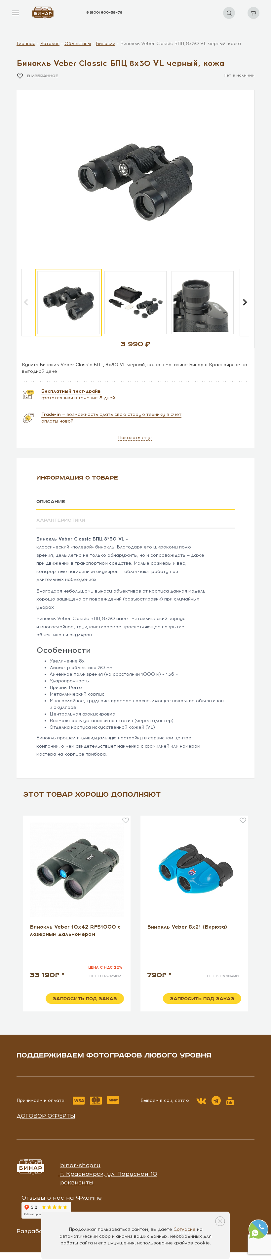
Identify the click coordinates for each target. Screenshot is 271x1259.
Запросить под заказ (85, 998)
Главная (26, 43)
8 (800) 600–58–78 (104, 13)
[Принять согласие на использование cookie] (220, 1221)
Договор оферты (46, 1116)
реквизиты (77, 1182)
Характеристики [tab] (60, 520)
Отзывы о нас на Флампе (61, 1197)
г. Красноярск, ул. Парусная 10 (108, 1173)
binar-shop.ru (80, 1165)
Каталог (49, 43)
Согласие (185, 1229)
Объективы (77, 43)
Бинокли (105, 43)
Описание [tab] (50, 501)
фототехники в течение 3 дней (78, 394)
